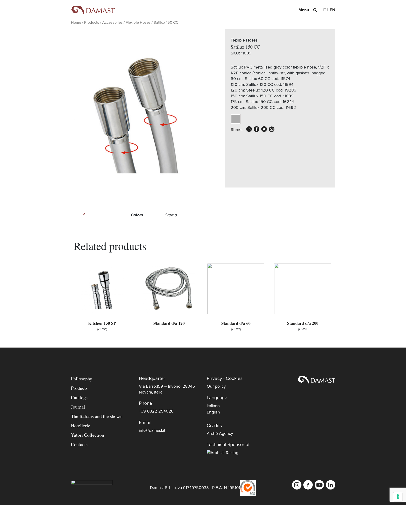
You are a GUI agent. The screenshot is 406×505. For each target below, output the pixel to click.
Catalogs (79, 397)
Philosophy (81, 379)
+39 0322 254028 (156, 411)
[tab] (100, 213)
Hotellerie (80, 425)
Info (81, 213)
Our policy (216, 386)
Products (91, 22)
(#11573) (235, 325)
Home (76, 22)
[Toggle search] (315, 9)
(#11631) (302, 325)
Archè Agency (220, 433)
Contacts (79, 444)
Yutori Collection (87, 435)
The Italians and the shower (97, 416)
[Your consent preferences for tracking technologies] (397, 496)
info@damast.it (152, 430)
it (324, 9)
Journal (78, 407)
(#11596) (102, 325)
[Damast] (93, 10)
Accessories (112, 22)
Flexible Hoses (138, 22)
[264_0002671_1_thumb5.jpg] (137, 104)
